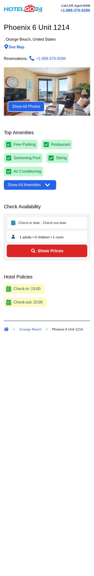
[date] (13, 222)
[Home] (6, 329)
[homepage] (23, 8)
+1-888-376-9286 (75, 10)
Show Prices (50, 250)
